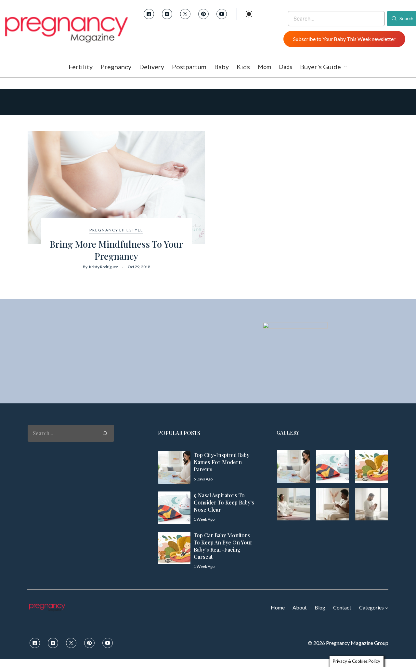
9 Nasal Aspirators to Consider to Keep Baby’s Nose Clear (224, 502)
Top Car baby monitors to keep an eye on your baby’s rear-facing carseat (223, 546)
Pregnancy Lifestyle (116, 230)
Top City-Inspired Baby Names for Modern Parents (221, 462)
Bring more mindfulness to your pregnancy (116, 250)
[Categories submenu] (386, 607)
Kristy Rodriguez (103, 266)
